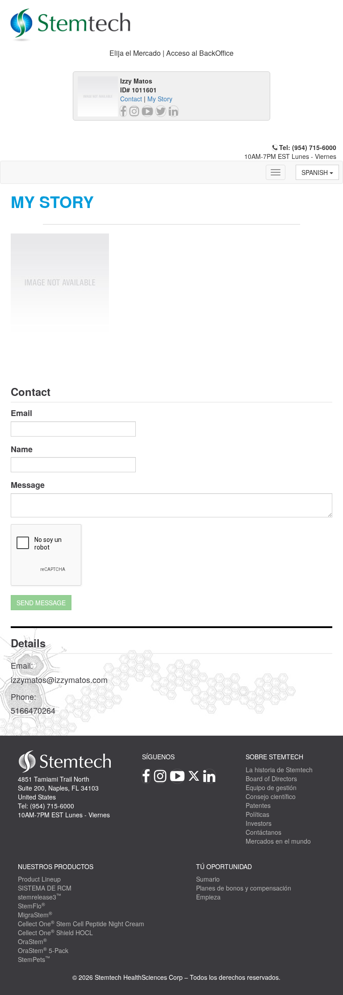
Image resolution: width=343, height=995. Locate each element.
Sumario (208, 878)
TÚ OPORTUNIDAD (224, 866)
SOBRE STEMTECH (274, 756)
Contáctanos (263, 832)
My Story (159, 98)
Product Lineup (39, 878)
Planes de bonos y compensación (243, 887)
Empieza (208, 896)
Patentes (258, 805)
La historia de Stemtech (279, 769)
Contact (131, 98)
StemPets (34, 959)
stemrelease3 (39, 896)
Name (22, 449)
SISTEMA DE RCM (44, 887)
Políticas (257, 814)
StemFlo (31, 905)
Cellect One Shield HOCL (55, 932)
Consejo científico (271, 796)
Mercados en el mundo (278, 841)
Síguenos (158, 756)
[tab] (171, 53)
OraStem (32, 941)
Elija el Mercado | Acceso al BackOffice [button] (171, 53)
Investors (259, 823)
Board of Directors (271, 778)
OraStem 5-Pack (43, 950)
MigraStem (35, 914)
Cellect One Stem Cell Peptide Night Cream (81, 923)
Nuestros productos (55, 866)
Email (21, 413)
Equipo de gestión (271, 787)
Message (28, 485)
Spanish (315, 172)
